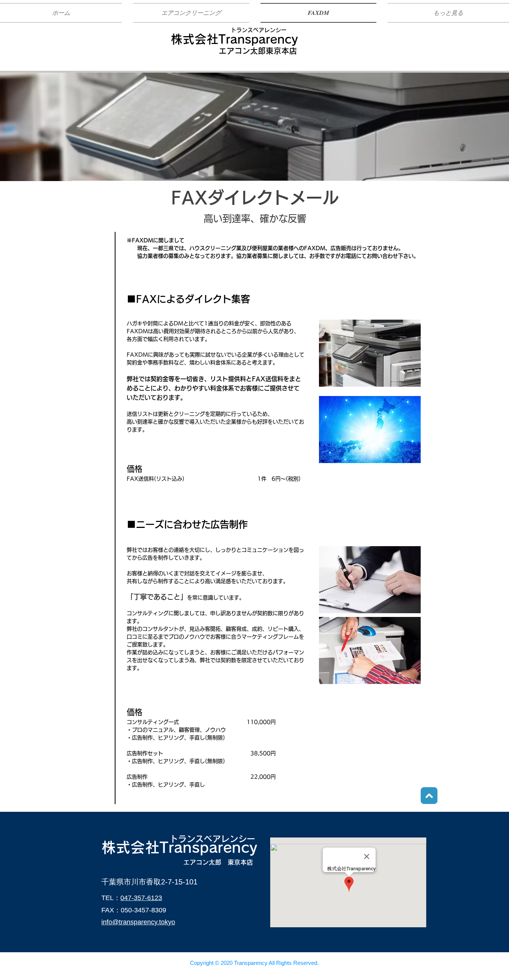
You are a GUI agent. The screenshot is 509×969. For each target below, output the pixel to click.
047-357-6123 (141, 898)
